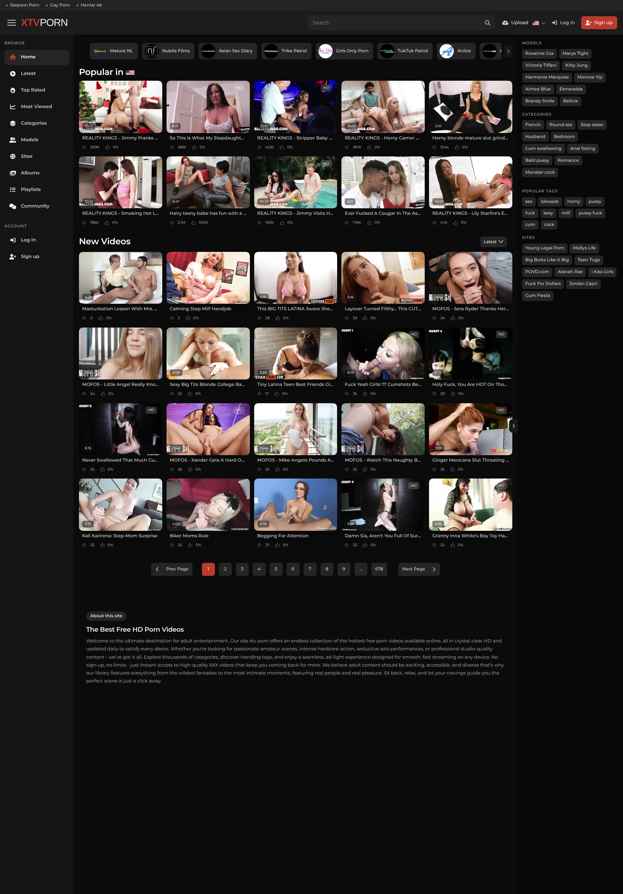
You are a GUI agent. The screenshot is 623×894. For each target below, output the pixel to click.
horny (573, 201)
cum (530, 224)
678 (379, 569)
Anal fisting (582, 148)
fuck (530, 213)
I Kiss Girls (602, 272)
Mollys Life (584, 248)
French (533, 125)
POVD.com (537, 272)
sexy (548, 213)
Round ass (560, 125)
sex (529, 201)
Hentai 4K (91, 5)
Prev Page (177, 569)
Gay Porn (60, 5)
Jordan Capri (583, 283)
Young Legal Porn (544, 248)
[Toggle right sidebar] (513, 426)
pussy (595, 201)
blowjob (550, 201)
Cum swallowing (543, 148)
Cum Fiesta (537, 295)
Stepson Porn (24, 5)
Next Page (413, 569)
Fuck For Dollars (543, 283)
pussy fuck (590, 213)
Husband (535, 136)
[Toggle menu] (11, 22)
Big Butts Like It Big (547, 260)
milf (566, 213)
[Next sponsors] (508, 51)
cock (549, 224)
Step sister (592, 125)
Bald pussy (537, 160)
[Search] (487, 22)
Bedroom (564, 136)
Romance (568, 160)
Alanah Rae (570, 272)
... (360, 569)
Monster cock (540, 172)
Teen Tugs (589, 260)
